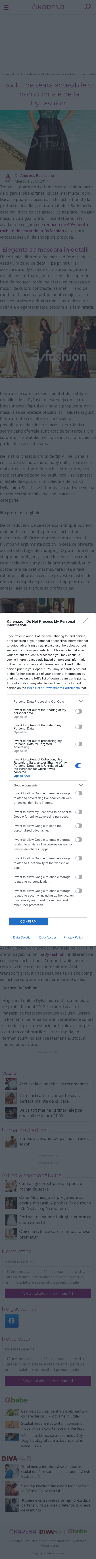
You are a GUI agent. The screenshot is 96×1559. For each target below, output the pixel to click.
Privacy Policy (73, 937)
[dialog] (48, 779)
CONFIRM (28, 921)
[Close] (87, 622)
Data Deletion (22, 937)
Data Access (48, 937)
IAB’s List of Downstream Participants (53, 688)
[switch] (78, 711)
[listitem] (48, 701)
